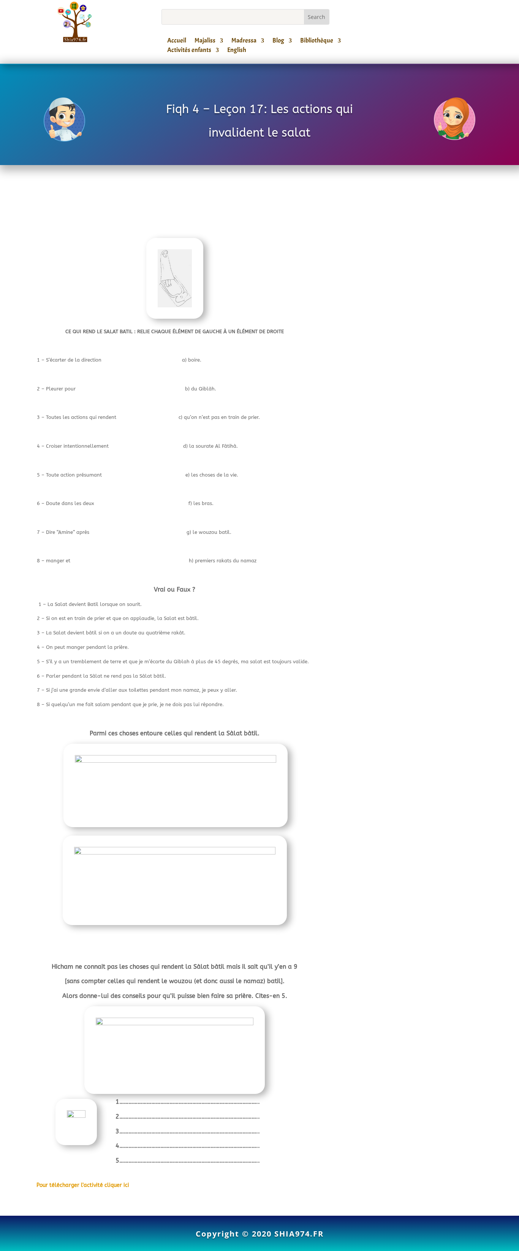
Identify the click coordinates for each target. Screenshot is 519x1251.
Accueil (176, 41)
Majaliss (205, 41)
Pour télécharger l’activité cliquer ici (82, 1185)
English (236, 51)
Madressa (243, 41)
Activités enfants (189, 51)
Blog (278, 41)
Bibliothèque (316, 41)
